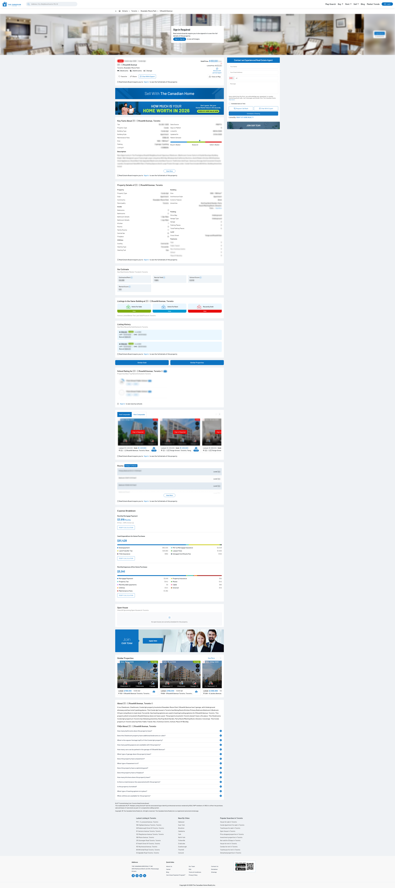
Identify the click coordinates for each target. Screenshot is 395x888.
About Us (169, 866)
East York (181, 825)
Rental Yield (158, 277)
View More (169, 171)
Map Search (330, 4)
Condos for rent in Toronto (229, 847)
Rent (347, 4)
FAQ (190, 869)
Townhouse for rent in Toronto (230, 850)
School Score (194, 277)
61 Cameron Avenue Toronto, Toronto (148, 831)
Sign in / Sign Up (179, 39)
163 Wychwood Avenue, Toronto (146, 847)
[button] (215, 77)
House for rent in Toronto (228, 843)
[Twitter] (144, 875)
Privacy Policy (193, 875)
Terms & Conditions (195, 872)
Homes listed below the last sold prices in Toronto (136, 315)
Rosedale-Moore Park (148, 11)
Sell (355, 4)
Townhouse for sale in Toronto (230, 828)
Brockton (181, 828)
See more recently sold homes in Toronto (132, 327)
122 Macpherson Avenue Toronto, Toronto (150, 834)
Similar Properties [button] (197, 363)
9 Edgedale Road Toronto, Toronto (147, 853)
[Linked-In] (140, 875)
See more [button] (232, 100)
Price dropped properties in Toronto (232, 834)
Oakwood (181, 822)
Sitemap (214, 872)
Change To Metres (131, 466)
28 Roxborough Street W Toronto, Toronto (150, 828)
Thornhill (181, 850)
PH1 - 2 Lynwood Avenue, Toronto (147, 822)
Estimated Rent (125, 277)
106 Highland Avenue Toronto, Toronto (148, 825)
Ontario (125, 11)
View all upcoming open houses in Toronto (133, 610)
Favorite (124, 76)
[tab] (124, 414)
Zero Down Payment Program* (175, 875)
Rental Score (123, 286)
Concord (181, 853)
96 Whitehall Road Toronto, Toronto (148, 850)
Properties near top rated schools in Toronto (134, 374)
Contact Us (214, 866)
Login (388, 4)
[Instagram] (137, 875)
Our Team (192, 866)
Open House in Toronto (227, 831)
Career (168, 869)
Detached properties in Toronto (230, 853)
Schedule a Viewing (253, 113)
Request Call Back (242, 108)
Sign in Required (137, 432)
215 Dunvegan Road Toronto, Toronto (148, 840)
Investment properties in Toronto (231, 837)
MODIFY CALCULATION (126, 527)
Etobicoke (181, 843)
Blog (363, 4)
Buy (339, 4)
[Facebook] (133, 875)
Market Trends (373, 4)
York (179, 834)
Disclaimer (214, 869)
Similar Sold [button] (142, 363)
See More (211, 658)
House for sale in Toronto (228, 822)
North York (181, 837)
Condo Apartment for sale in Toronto (232, 825)
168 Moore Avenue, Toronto (145, 837)
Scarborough (182, 847)
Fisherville (181, 840)
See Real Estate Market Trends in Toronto (132, 272)
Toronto (134, 11)
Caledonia (181, 831)
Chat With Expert (148, 76)
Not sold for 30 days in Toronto (230, 840)
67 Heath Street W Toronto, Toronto (148, 843)
